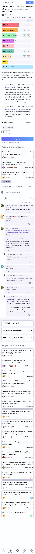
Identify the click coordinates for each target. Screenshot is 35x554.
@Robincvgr (9, 221)
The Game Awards (7, 127)
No (28, 25)
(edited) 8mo (23, 297)
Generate (28, 122)
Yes (24, 25)
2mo (9, 207)
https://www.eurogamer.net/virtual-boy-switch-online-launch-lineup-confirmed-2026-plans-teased (18, 233)
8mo (10, 266)
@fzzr (9, 278)
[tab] (6, 186)
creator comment (10, 87)
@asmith (9, 257)
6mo (9, 218)
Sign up (29, 2)
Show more (6, 181)
